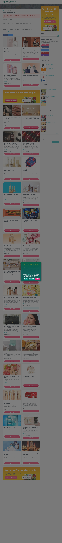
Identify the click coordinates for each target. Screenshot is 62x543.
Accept (37, 278)
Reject (25, 278)
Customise (31, 278)
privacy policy (30, 274)
